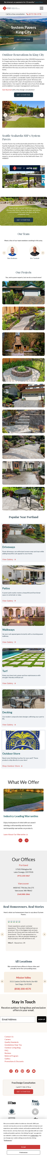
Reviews (8, 1053)
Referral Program (11, 1056)
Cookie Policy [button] (34, 1135)
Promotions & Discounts (14, 1061)
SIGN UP (41, 1019)
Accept (23, 1147)
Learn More (39, 2)
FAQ (6, 1050)
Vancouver (23, 883)
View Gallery (7, 559)
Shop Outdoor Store (11, 766)
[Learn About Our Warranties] (23, 812)
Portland (23, 865)
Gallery (7, 1058)
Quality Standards (12, 1042)
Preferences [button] (8, 1140)
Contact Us (9, 1036)
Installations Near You (13, 1045)
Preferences (23, 1152)
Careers (8, 1039)
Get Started (23, 39)
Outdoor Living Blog (13, 1047)
